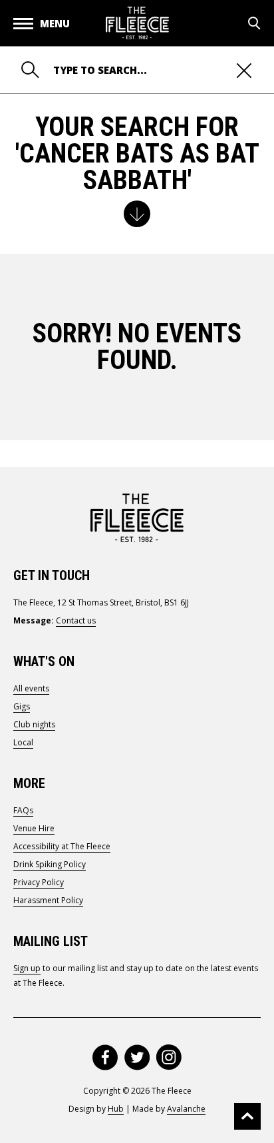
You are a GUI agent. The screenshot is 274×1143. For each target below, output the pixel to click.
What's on (43, 661)
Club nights (34, 724)
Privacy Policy (38, 882)
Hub (116, 1108)
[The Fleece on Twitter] (137, 1057)
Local (23, 742)
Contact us (76, 620)
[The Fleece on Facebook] (105, 1057)
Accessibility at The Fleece (61, 846)
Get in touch (51, 575)
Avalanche (186, 1108)
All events (31, 688)
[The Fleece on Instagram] (169, 1057)
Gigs (21, 706)
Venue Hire (34, 828)
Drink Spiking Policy (49, 864)
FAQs (23, 810)
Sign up (27, 968)
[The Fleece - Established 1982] (137, 23)
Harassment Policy (48, 900)
